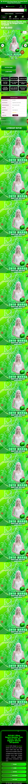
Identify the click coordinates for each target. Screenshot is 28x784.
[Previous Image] (2, 45)
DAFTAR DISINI (8, 67)
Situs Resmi (19, 746)
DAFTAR (15, 771)
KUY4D (7, 746)
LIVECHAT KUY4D (14, 128)
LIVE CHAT (14, 779)
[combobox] (12, 10)
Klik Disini (15, 115)
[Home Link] (10, 6)
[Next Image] (25, 45)
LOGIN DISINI (8, 71)
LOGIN (14, 767)
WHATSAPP (15, 775)
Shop (2, 7)
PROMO (15, 764)
